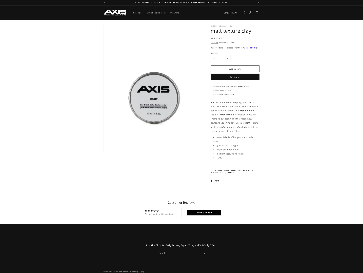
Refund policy (177, 239)
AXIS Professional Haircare (119, 272)
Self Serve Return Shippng (198, 239)
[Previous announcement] (104, 2)
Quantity (214, 53)
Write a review (204, 212)
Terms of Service (160, 239)
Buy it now (235, 77)
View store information (223, 94)
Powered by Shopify (137, 272)
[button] (138, 13)
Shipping (214, 42)
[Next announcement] (258, 2)
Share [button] (216, 180)
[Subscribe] (204, 253)
